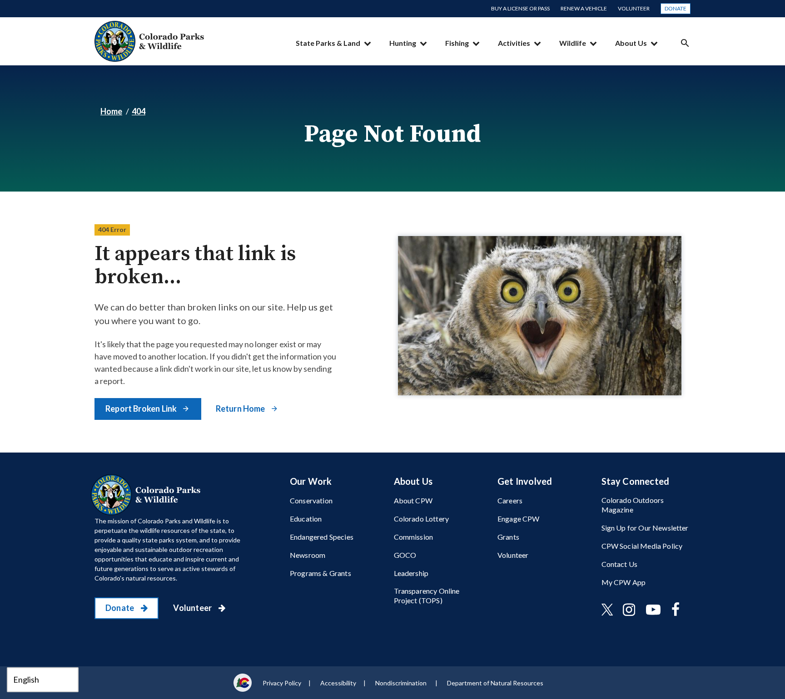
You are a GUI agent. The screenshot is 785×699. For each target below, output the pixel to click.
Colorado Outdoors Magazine (632, 505)
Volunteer (634, 8)
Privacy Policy (282, 683)
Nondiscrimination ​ (401, 683)
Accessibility (338, 683)
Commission (413, 536)
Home (111, 111)
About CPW (413, 500)
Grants (508, 536)
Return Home (241, 408)
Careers (509, 500)
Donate (675, 8)
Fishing (457, 43)
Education (306, 518)
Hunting (402, 43)
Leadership (411, 573)
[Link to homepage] (147, 494)
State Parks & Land (328, 43)
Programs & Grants (320, 573)
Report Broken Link (141, 408)
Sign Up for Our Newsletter (645, 527)
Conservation (311, 500)
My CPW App (623, 582)
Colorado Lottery (421, 518)
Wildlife (572, 43)
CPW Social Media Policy (642, 545)
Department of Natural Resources (495, 683)
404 (138, 111)
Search (685, 43)
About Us (631, 43)
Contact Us (619, 564)
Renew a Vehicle (584, 8)
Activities (514, 43)
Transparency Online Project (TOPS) (427, 595)
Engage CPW (518, 518)
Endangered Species (321, 536)
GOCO (405, 555)
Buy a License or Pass (520, 8)
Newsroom (307, 555)
